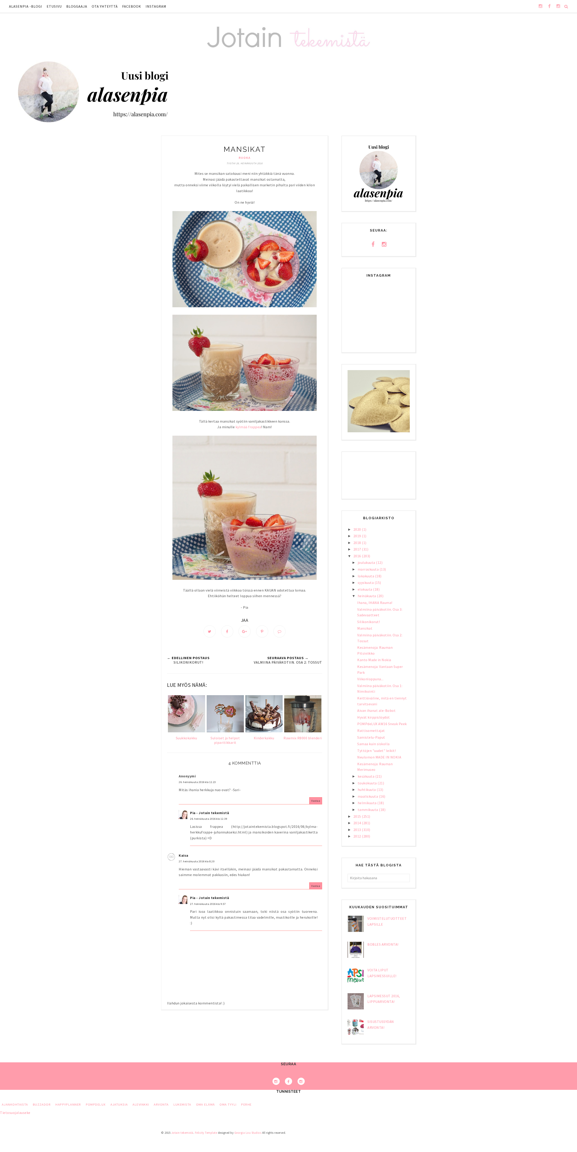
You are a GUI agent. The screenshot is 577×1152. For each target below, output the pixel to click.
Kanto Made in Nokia (374, 660)
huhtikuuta (367, 789)
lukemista (182, 1104)
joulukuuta (367, 562)
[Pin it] (262, 631)
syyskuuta (366, 582)
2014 (357, 823)
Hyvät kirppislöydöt (373, 717)
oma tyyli (228, 1104)
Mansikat (364, 628)
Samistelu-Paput (371, 737)
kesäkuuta (366, 776)
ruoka (245, 158)
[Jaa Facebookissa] (227, 631)
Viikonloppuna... (370, 679)
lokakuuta (366, 576)
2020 (357, 529)
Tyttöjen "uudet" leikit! (376, 750)
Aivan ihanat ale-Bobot (376, 710)
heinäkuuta (367, 596)
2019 (357, 536)
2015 (357, 816)
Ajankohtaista (15, 1104)
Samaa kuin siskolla (373, 744)
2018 (357, 542)
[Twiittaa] (210, 631)
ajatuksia (119, 1104)
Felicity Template (206, 1133)
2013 (357, 829)
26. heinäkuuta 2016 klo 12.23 (197, 782)
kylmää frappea (248, 427)
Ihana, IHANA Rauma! (374, 602)
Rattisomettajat (371, 730)
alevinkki (141, 1104)
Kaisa (183, 855)
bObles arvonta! (382, 944)
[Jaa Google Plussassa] (244, 631)
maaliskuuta (368, 796)
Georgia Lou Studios (247, 1133)
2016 (357, 556)
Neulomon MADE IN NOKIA (379, 757)
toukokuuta (368, 783)
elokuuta (365, 589)
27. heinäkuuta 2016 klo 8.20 (196, 861)
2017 (357, 549)
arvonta (161, 1104)
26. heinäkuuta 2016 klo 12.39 (208, 818)
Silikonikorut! (368, 621)
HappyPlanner (68, 1104)
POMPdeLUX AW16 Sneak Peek (382, 724)
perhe (246, 1104)
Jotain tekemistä (182, 1133)
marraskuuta (369, 569)
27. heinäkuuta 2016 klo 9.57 (208, 904)
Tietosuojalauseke (15, 1112)
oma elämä (205, 1104)
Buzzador (42, 1104)
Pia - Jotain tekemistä (209, 812)
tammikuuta (368, 809)
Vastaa (315, 800)
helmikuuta (368, 803)
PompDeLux (96, 1104)
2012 (357, 836)
